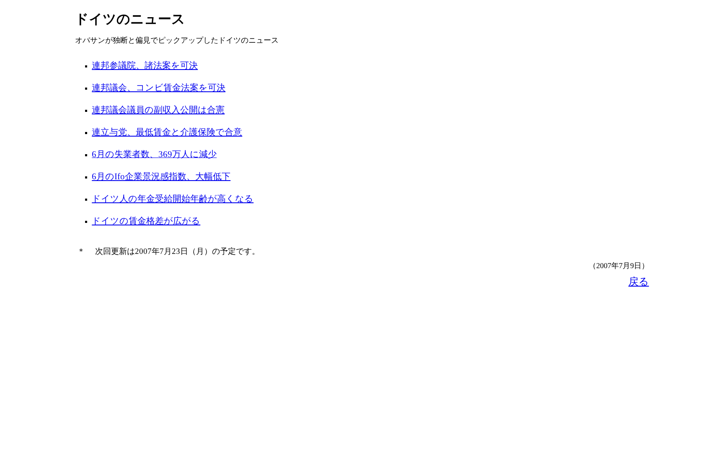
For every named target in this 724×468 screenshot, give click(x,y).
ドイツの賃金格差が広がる (146, 221)
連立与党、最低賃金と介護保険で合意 (167, 132)
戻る (638, 281)
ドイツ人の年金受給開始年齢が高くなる (172, 199)
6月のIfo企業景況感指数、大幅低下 (161, 176)
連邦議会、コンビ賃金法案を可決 (158, 88)
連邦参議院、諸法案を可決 (145, 65)
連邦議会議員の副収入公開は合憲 (158, 110)
